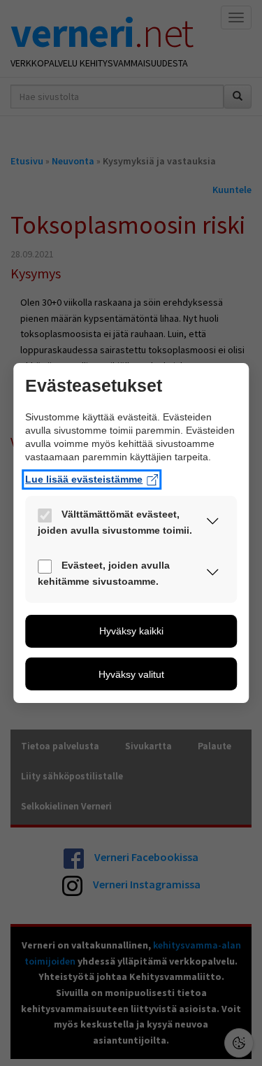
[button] (212, 524)
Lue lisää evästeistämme (84, 479)
